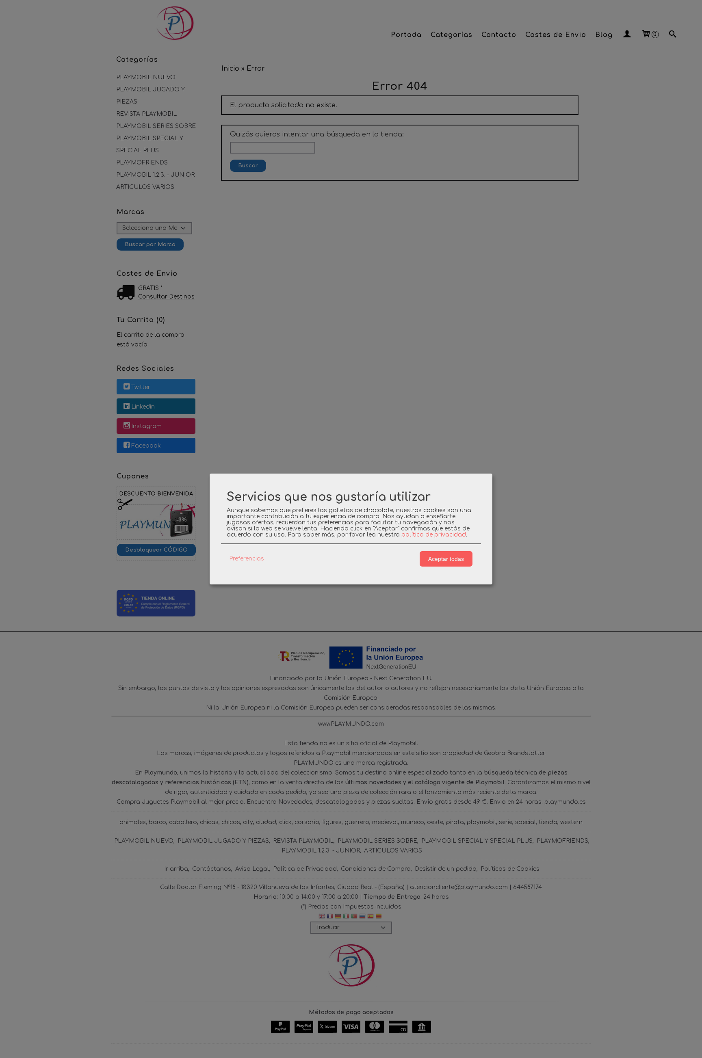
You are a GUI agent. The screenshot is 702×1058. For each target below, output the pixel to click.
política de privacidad (433, 535)
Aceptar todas (446, 559)
